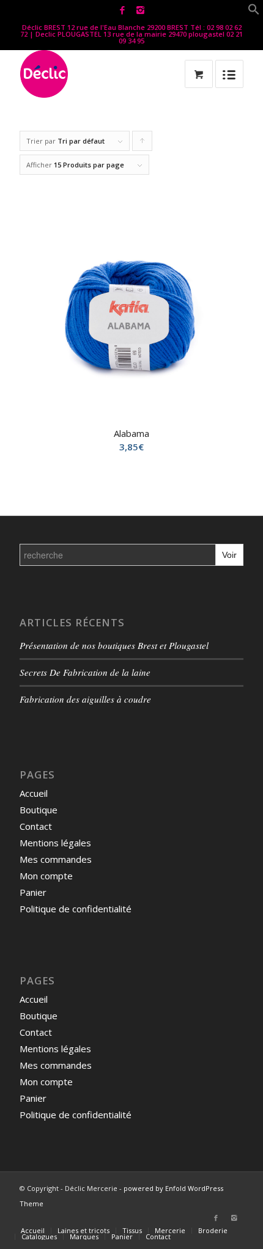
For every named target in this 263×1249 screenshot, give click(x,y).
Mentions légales (55, 843)
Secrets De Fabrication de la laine (85, 672)
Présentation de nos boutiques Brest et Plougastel (114, 645)
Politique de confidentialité (76, 909)
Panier (33, 892)
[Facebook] (122, 10)
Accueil (34, 793)
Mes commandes (56, 859)
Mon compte (46, 876)
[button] (254, 11)
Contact (36, 826)
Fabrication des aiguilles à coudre (85, 699)
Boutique (38, 810)
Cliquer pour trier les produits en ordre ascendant (142, 143)
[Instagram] (140, 10)
